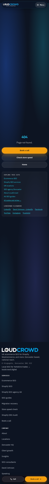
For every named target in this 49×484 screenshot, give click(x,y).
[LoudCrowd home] (10, 5)
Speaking (6, 473)
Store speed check (10, 409)
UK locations (9, 186)
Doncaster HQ (8, 445)
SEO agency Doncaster (12, 189)
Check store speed (25, 157)
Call (14, 479)
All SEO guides (9, 196)
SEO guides (7, 398)
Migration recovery (10, 403)
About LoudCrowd (11, 193)
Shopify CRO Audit (10, 415)
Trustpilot (26, 213)
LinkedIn (7, 209)
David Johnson (8, 468)
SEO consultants (9, 462)
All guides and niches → (12, 200)
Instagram (17, 213)
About (4, 433)
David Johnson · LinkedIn (23, 209)
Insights (5, 456)
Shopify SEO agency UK (12, 392)
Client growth (7, 450)
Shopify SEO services (12, 182)
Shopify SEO (7, 386)
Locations (6, 439)
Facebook (38, 209)
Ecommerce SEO (10, 178)
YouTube (7, 213)
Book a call (24, 150)
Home (24, 164)
